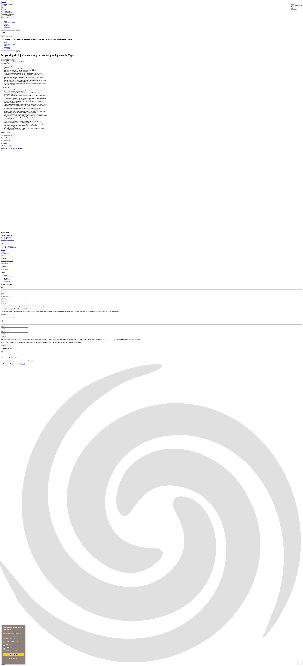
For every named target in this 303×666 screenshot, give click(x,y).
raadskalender (4, 263)
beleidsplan (3, 258)
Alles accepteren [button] (13, 654)
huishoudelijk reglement (7, 261)
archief (2, 267)
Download (20, 148)
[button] (13, 662)
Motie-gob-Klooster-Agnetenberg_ (9, 148)
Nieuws (293, 7)
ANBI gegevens (5, 253)
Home (292, 4)
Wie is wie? (294, 8)
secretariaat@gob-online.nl (7, 240)
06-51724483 (4, 238)
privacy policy (4, 269)
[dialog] (13, 644)
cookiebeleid (4, 266)
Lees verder (12, 638)
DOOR (23, 364)
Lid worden (294, 9)
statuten (2, 255)
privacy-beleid (99, 311)
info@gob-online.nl (11, 247)
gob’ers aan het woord (296, 5)
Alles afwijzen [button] (13, 658)
